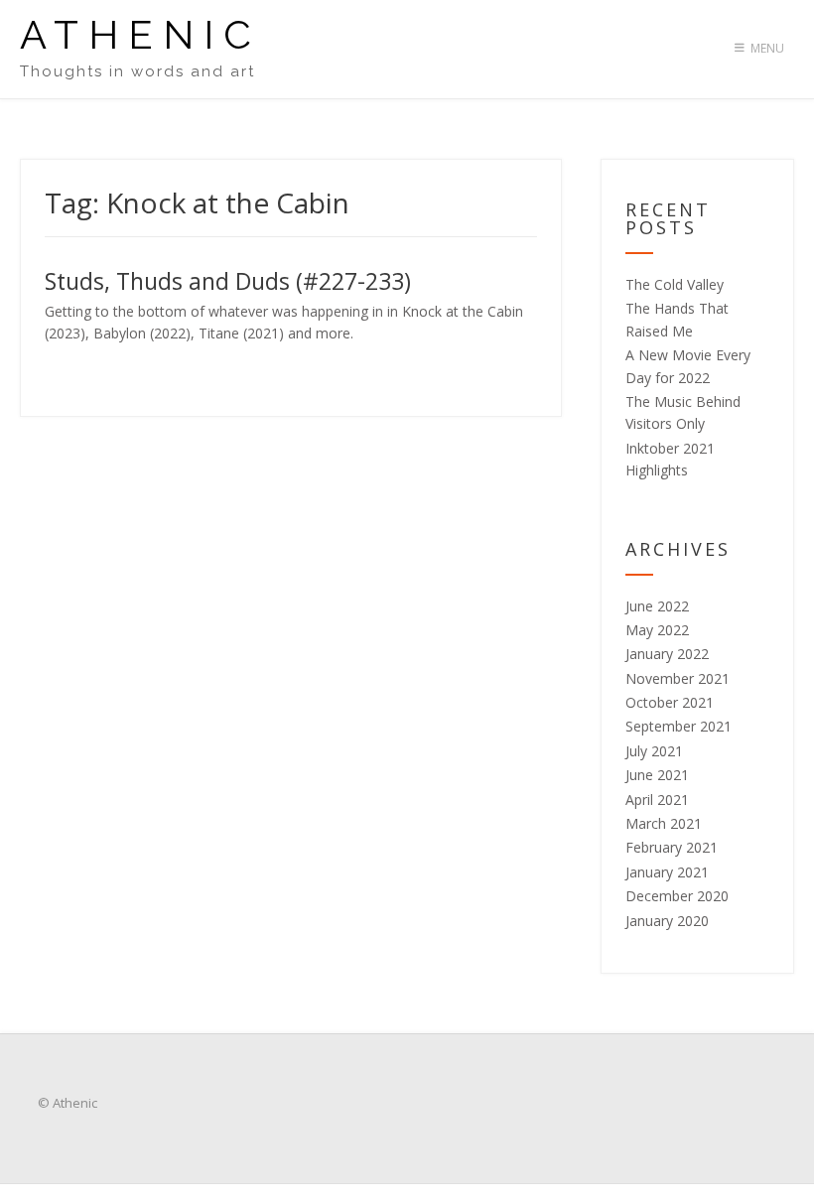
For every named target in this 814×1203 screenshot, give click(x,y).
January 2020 (667, 920)
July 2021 (654, 750)
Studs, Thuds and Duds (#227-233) (228, 281)
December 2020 (677, 895)
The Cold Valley (674, 284)
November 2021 (677, 678)
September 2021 (678, 726)
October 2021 (669, 702)
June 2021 (657, 774)
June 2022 (657, 606)
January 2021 (667, 872)
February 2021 (671, 847)
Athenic (140, 35)
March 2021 (663, 823)
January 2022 (667, 653)
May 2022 (657, 629)
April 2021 (657, 799)
